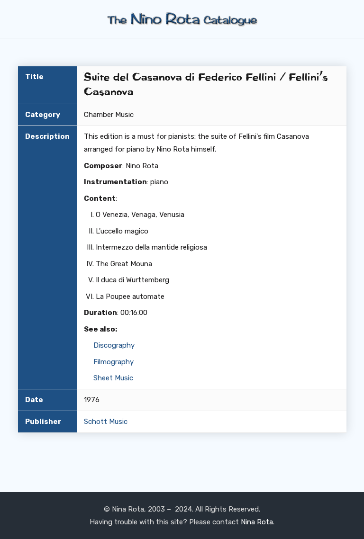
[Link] (182, 19)
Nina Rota (257, 522)
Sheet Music (113, 378)
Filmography (113, 362)
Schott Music (105, 421)
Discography (114, 345)
